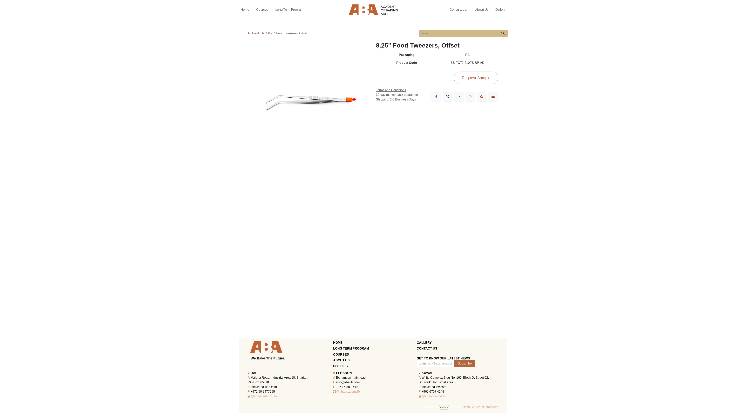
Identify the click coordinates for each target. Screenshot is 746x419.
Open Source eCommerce (480, 407)
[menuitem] (245, 9)
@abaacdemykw (433, 396)
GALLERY (424, 342)
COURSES (341, 354)
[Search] (503, 33)
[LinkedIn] (459, 96)
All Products (256, 33)
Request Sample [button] (476, 78)
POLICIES (341, 366)
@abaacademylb (348, 391)
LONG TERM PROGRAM (351, 348)
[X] (447, 96)
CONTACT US (427, 348)
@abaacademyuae (264, 396)
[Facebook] (436, 96)
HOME (337, 342)
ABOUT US (341, 360)
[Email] (493, 96)
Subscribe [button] (465, 363)
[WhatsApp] (470, 96)
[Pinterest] (481, 96)
